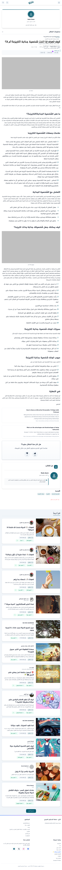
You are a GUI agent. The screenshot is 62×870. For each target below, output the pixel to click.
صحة (21, 540)
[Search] (7, 2)
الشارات (59, 856)
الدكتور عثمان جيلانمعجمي (27, 646)
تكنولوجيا (28, 836)
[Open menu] (3, 2)
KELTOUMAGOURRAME (28, 623)
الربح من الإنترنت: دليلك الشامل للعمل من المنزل (20, 829)
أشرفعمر (31, 667)
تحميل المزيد (31, 811)
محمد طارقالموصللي (24, 599)
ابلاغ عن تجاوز (54, 500)
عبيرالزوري (26, 694)
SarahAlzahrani (25, 766)
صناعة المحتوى (19, 685)
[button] (31, 32)
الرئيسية (59, 843)
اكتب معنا (59, 850)
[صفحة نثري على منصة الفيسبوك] (28, 849)
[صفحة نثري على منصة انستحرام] (23, 849)
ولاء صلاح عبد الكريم (24, 522)
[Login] (59, 2)
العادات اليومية (19, 803)
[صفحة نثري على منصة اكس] (19, 849)
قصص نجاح (20, 615)
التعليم (28, 831)
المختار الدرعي (30, 741)
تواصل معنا (58, 858)
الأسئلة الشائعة (57, 854)
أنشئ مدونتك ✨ (57, 852)
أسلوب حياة (21, 565)
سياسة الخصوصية (57, 860)
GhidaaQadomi (30, 785)
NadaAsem (31, 19)
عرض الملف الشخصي (30, 25)
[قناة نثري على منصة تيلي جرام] (14, 849)
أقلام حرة (29, 565)
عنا (60, 845)
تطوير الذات (29, 540)
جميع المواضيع (26, 823)
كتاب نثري (58, 848)
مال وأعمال (27, 833)
